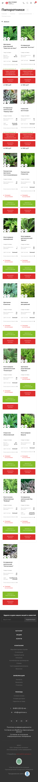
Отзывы (19, 663)
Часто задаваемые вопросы (19, 666)
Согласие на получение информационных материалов (19, 735)
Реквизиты (19, 682)
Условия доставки (19, 698)
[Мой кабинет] (31, 3)
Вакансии (19, 669)
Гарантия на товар (19, 701)
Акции (19, 635)
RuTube (26, 721)
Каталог (19, 631)
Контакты (19, 679)
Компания (18, 645)
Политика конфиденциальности (19, 727)
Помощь (19, 692)
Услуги (19, 638)
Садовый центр (19, 655)
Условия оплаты (19, 696)
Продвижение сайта (16, 774)
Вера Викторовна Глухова (19, 649)
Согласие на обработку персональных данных (19, 731)
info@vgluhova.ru (20, 712)
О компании (19, 652)
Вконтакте (11, 721)
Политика (19, 685)
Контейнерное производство (19, 660)
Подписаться (30, 619)
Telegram (16, 721)
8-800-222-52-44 (19, 708)
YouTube (21, 721)
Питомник (19, 657)
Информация (19, 675)
